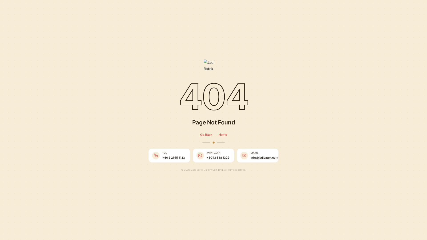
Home (223, 134)
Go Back (206, 134)
